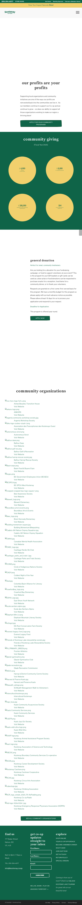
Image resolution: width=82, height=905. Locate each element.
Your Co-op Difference (65, 841)
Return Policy (62, 857)
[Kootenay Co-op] (10, 12)
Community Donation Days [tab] (21, 366)
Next (80, 233)
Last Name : (35, 856)
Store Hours (19, 1)
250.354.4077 (7, 1)
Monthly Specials (58, 1)
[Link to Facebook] (62, 866)
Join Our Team (62, 851)
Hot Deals (48, 1)
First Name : (35, 848)
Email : (33, 864)
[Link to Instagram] (56, 866)
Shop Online (61, 838)
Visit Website (19, 407)
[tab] (6, 238)
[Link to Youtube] (59, 866)
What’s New (60, 848)
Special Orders (62, 861)
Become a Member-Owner (72, 1)
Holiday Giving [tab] (15, 374)
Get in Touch (61, 854)
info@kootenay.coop (13, 868)
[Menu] (76, 12)
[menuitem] (48, 1)
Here (51, 5)
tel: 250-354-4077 (12, 863)
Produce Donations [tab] (18, 359)
